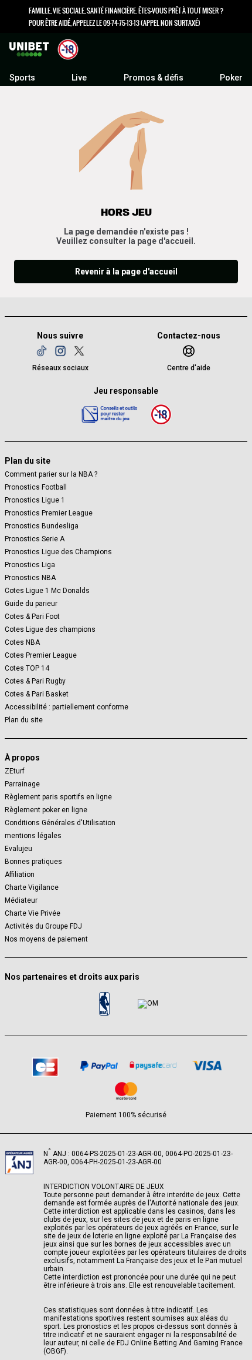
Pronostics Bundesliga (42, 526)
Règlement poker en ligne (46, 810)
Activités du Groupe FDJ (43, 926)
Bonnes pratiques (33, 861)
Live (79, 77)
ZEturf (15, 771)
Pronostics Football (36, 487)
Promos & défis (153, 77)
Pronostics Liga (30, 565)
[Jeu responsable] (109, 413)
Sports (22, 77)
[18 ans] (161, 414)
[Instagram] (60, 351)
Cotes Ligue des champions (50, 629)
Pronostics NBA (30, 578)
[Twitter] (79, 351)
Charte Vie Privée (32, 913)
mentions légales (33, 836)
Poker (231, 77)
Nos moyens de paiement (46, 939)
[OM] (147, 1003)
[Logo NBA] (104, 1003)
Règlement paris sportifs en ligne (58, 797)
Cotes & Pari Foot (32, 616)
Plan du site (24, 720)
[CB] (45, 1065)
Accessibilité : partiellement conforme (66, 707)
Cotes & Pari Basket (37, 694)
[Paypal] (99, 1065)
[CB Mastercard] (126, 1090)
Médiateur (21, 900)
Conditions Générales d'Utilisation (60, 823)
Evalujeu (18, 849)
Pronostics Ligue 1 (35, 500)
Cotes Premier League (41, 655)
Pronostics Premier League (49, 513)
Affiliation (20, 874)
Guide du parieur (31, 603)
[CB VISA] (206, 1065)
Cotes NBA (22, 642)
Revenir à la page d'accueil (126, 271)
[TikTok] (41, 351)
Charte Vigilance (32, 887)
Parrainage (22, 784)
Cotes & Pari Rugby (35, 681)
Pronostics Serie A (34, 539)
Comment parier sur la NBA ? (51, 474)
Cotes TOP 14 (27, 668)
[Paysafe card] (153, 1065)
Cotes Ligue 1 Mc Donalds (47, 591)
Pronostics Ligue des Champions (58, 552)
